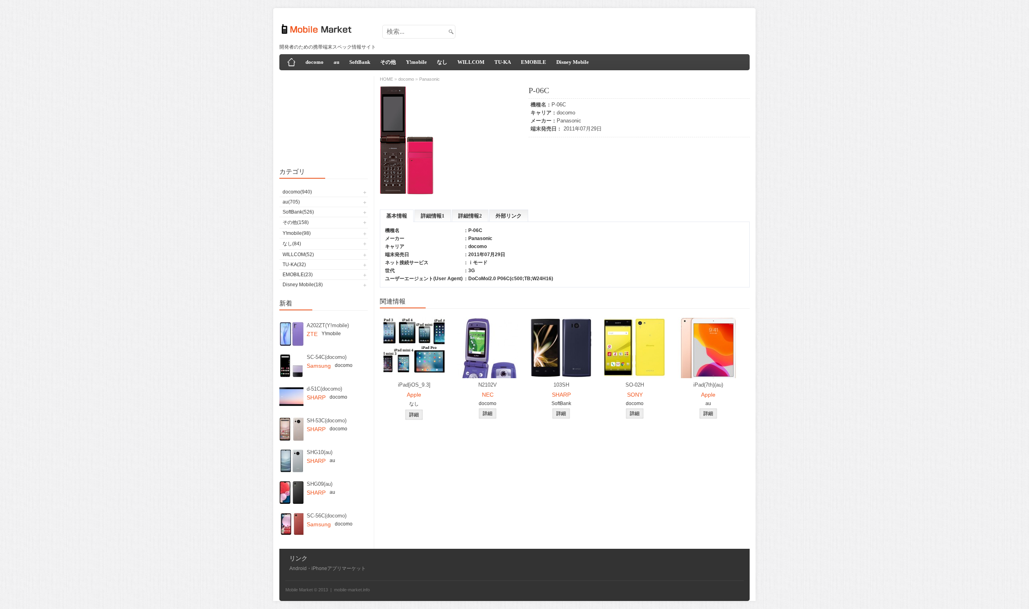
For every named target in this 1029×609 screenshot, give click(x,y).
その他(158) (296, 222)
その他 (388, 62)
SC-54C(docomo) (326, 357)
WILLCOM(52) (298, 254)
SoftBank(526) (298, 212)
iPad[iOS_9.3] (414, 385)
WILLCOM (470, 62)
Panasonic (569, 121)
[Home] (291, 62)
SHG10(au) (319, 452)
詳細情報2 (470, 216)
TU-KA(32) (294, 264)
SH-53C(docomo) (326, 421)
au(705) (291, 202)
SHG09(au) (319, 484)
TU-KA (502, 62)
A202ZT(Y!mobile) (328, 325)
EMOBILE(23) (298, 274)
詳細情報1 (433, 216)
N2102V (487, 385)
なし (442, 62)
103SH (561, 385)
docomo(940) (297, 192)
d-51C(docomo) (324, 389)
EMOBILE (533, 62)
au (336, 62)
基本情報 (396, 216)
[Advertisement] (601, 29)
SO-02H (634, 385)
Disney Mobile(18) (303, 284)
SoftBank (359, 62)
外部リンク (509, 216)
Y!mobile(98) (297, 233)
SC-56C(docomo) (326, 516)
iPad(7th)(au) (708, 385)
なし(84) (292, 243)
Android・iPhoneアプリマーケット (327, 568)
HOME (386, 79)
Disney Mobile (572, 62)
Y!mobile (416, 62)
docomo (314, 62)
